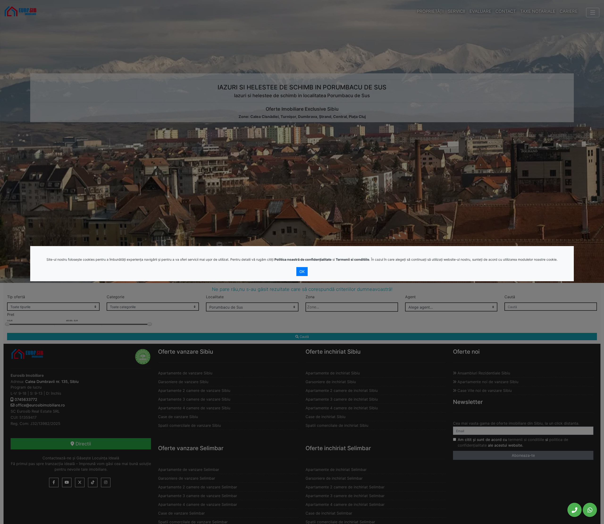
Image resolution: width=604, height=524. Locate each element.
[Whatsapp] (590, 510)
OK (302, 271)
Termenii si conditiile (352, 259)
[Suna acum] (574, 510)
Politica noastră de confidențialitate (302, 259)
